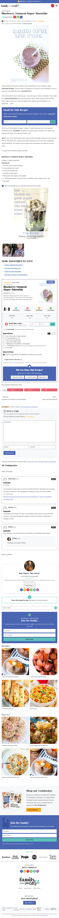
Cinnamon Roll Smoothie (12, 268)
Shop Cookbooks (33, 809)
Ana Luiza (12, 479)
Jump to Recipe (8, 17)
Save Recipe (50, 310)
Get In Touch (36, 888)
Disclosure (22, 909)
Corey (7, 21)
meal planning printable (30, 1)
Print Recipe (16, 310)
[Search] (55, 607)
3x (54, 333)
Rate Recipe (39, 310)
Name (6, 447)
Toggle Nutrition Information (12, 359)
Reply (53, 479)
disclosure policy (27, 23)
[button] (14, 17)
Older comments (7, 471)
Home (20, 888)
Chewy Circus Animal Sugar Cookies (9, 745)
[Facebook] (21, 589)
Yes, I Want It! (29, 902)
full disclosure (45, 915)
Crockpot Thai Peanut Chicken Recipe (14, 398)
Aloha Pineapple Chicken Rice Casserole (38, 745)
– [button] (4, 309)
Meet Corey (28, 585)
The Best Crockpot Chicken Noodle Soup (10, 777)
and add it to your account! (29, 600)
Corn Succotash (33, 708)
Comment (8, 422)
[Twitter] (37, 589)
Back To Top (39, 909)
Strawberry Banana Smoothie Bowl (15, 275)
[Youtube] (31, 589)
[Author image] (3, 21)
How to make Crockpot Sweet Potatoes (10, 676)
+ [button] (8, 309)
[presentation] (15, 661)
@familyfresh (43, 377)
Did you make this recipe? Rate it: (14, 416)
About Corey (27, 888)
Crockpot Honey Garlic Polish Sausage (38, 676)
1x (49, 333)
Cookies (34, 909)
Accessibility (28, 909)
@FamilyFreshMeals (18, 377)
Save (53, 121)
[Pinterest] (27, 589)
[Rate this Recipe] (18, 17)
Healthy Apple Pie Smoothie (13, 265)
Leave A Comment (31, 377)
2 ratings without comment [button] (28, 407)
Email (33, 447)
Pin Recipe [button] (27, 310)
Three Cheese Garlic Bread (7, 708)
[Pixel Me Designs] (53, 909)
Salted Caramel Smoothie (12, 271)
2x (51, 333)
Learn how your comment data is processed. (41, 461)
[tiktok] (34, 589)
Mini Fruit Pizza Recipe (50, 398)
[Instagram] (24, 589)
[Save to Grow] (21, 17)
